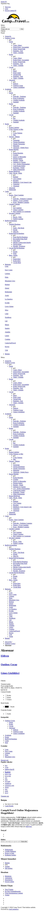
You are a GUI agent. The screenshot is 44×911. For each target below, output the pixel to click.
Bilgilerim (8, 876)
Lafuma (7, 753)
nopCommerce (14, 909)
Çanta (7, 741)
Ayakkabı (8, 735)
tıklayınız (29, 826)
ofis (6, 778)
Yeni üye (8, 7)
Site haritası (8, 868)
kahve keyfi (9, 769)
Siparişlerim (9, 880)
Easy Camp (8, 751)
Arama (7, 895)
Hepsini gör (4, 760)
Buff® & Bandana (11, 739)
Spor (6, 742)
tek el (6, 793)
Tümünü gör (5, 796)
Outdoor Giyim (10, 721)
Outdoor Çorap (9, 664)
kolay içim (8, 774)
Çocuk (11, 726)
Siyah (12, 707)
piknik (7, 787)
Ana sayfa (8, 642)
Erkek (9, 697)
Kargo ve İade (9, 853)
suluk (6, 791)
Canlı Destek (9, 806)
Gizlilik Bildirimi (10, 851)
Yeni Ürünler (9, 889)
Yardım (7, 866)
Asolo (9, 714)
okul (6, 779)
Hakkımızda (9, 849)
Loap (6, 749)
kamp (7, 772)
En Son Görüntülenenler (13, 891)
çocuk (6, 767)
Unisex (9, 699)
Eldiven (5, 655)
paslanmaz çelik (9, 785)
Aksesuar (12, 728)
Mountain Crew (10, 757)
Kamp (7, 737)
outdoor (8, 783)
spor (6, 789)
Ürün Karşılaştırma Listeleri (14, 893)
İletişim (7, 863)
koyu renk (8, 776)
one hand (7, 781)
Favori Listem (9, 881)
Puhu (6, 755)
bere (6, 765)
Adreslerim (8, 878)
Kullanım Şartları (10, 855)
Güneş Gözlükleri (10, 673)
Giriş (6, 9)
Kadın (9, 695)
